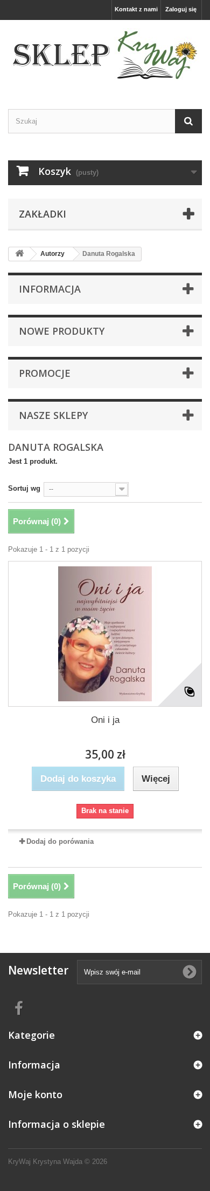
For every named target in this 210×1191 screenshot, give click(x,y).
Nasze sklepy (53, 415)
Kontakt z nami (136, 9)
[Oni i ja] (105, 633)
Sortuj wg (24, 488)
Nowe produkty (61, 330)
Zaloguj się (181, 9)
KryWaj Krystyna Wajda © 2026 (57, 1162)
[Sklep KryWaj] (105, 55)
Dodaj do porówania (60, 841)
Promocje (45, 373)
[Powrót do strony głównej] (19, 254)
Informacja (50, 288)
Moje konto (35, 1094)
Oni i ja (105, 720)
